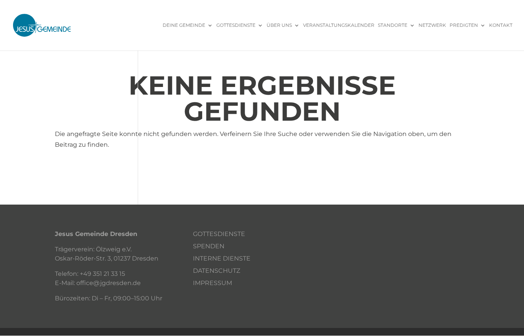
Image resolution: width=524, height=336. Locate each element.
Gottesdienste (235, 25)
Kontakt (500, 25)
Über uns (279, 25)
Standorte (392, 25)
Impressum (212, 283)
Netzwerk (432, 25)
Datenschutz (216, 270)
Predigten (464, 25)
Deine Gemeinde (184, 25)
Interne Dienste (221, 258)
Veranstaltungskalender (338, 25)
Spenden (208, 246)
